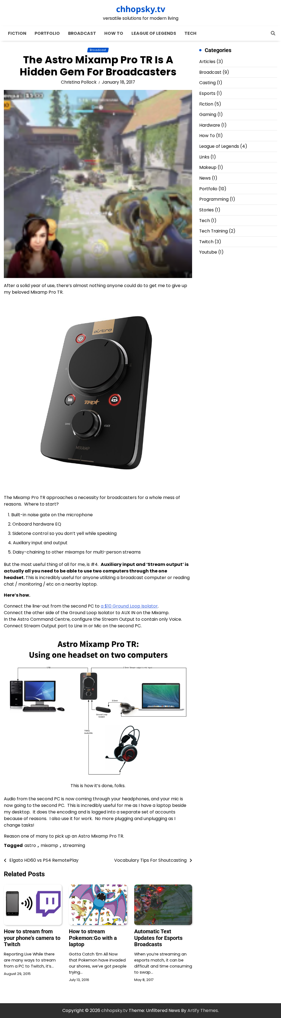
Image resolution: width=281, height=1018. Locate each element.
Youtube (208, 252)
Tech (190, 33)
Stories (206, 210)
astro (30, 845)
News (205, 178)
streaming (74, 845)
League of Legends (153, 33)
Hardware (209, 125)
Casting (207, 83)
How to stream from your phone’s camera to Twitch (32, 938)
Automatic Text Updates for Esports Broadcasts (158, 938)
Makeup (208, 167)
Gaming (207, 114)
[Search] (273, 33)
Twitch (206, 242)
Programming (214, 199)
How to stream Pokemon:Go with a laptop (93, 938)
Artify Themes (202, 1010)
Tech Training (213, 231)
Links (204, 157)
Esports (207, 93)
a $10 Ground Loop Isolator (129, 606)
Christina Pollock (79, 82)
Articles (207, 61)
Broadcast (82, 33)
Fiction (17, 33)
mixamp (49, 845)
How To (113, 33)
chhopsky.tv (140, 9)
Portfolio (47, 33)
